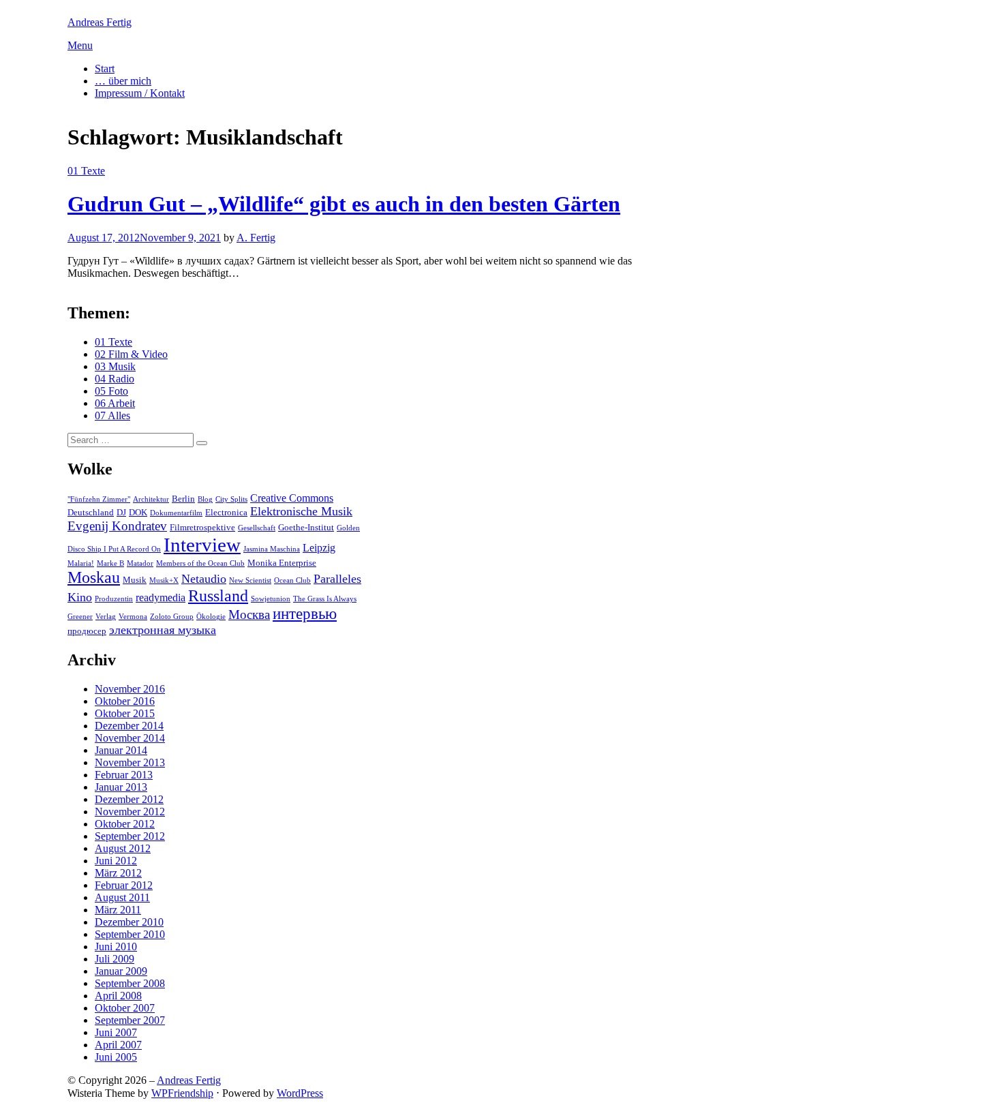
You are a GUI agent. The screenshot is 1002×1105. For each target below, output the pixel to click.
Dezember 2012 (129, 799)
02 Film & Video (131, 354)
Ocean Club (292, 580)
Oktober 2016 (125, 701)
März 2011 (118, 909)
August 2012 (123, 848)
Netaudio (203, 579)
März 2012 (118, 873)
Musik (135, 580)
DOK (138, 512)
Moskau (93, 577)
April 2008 (118, 995)
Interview (202, 545)
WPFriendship (182, 1093)
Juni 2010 (116, 946)
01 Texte (86, 171)
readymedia (160, 597)
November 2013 (130, 762)
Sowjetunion (270, 599)
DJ (121, 512)
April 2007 (118, 1044)
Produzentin (114, 599)
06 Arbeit (115, 403)
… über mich (123, 81)
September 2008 (130, 983)
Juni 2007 (116, 1032)
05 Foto (111, 391)
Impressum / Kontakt (140, 93)
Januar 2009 (121, 971)
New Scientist (250, 580)
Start (105, 68)
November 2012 (130, 811)
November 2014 (130, 738)
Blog (205, 499)
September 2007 (130, 1020)
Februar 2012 (124, 885)
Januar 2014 (121, 750)
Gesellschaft (256, 528)
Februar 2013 (124, 775)
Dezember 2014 (129, 725)
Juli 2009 (114, 959)
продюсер (86, 631)
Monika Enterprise (281, 563)
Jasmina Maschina (271, 549)
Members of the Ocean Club (200, 563)
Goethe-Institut (306, 527)
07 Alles (112, 415)
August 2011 (122, 897)
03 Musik (115, 366)
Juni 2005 (116, 1057)
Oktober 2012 (125, 824)
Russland (218, 596)
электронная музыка (162, 630)
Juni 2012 (116, 860)
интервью (305, 613)
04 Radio (114, 378)
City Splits (231, 499)
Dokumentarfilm (176, 513)
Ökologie (211, 616)
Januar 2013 (121, 787)
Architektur (151, 499)
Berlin (183, 499)
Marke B (110, 563)
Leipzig (319, 548)
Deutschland (90, 512)
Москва (249, 614)
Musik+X (164, 580)
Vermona (133, 616)
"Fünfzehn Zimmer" (98, 499)
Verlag (105, 616)
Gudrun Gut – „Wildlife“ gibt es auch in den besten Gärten (343, 204)
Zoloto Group (172, 616)
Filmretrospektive (202, 527)
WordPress (300, 1093)
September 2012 (130, 836)
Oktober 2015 (125, 713)
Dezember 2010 (129, 922)
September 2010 (130, 934)
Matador (140, 563)
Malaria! (80, 563)
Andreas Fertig (99, 22)
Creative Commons (291, 498)
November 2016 (130, 689)
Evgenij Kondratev (117, 526)
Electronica (226, 512)
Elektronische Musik (301, 511)
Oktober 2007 (125, 1008)
